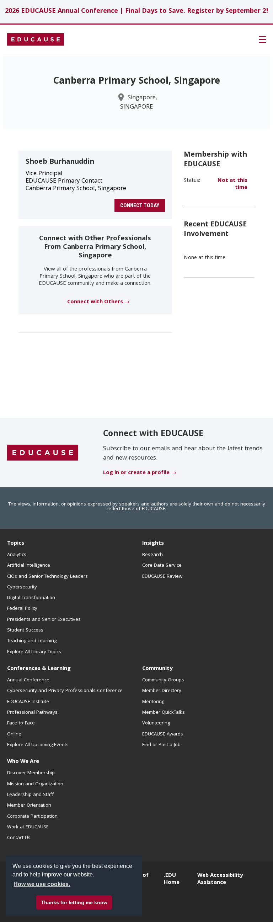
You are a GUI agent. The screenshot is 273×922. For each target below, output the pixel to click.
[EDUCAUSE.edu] (35, 39)
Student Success (25, 630)
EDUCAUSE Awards (162, 734)
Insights (153, 543)
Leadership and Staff (30, 795)
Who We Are (23, 761)
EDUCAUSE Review (162, 577)
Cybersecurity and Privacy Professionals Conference (65, 691)
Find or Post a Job (161, 745)
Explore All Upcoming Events (38, 745)
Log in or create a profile (136, 473)
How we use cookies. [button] (42, 884)
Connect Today (139, 205)
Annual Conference (28, 680)
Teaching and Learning (32, 641)
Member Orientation (29, 806)
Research (152, 555)
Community (157, 669)
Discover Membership (31, 773)
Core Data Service (162, 566)
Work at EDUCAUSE (28, 827)
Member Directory (161, 691)
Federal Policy (22, 609)
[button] (262, 39)
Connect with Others (95, 302)
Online (14, 734)
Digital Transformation (31, 598)
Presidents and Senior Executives (44, 620)
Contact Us (19, 838)
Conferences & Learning (39, 669)
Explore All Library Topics (34, 652)
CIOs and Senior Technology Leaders (47, 577)
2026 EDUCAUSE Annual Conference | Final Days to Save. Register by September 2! (136, 11)
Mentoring (153, 702)
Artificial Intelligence (28, 566)
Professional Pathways (32, 713)
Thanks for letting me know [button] (74, 902)
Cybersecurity (22, 587)
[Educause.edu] (42, 453)
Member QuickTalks (163, 713)
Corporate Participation (32, 817)
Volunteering (156, 723)
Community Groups (163, 680)
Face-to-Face (21, 723)
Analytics (16, 555)
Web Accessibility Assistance (220, 879)
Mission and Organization (35, 784)
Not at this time (232, 184)
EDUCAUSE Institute (28, 702)
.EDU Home (172, 879)
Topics (15, 543)
